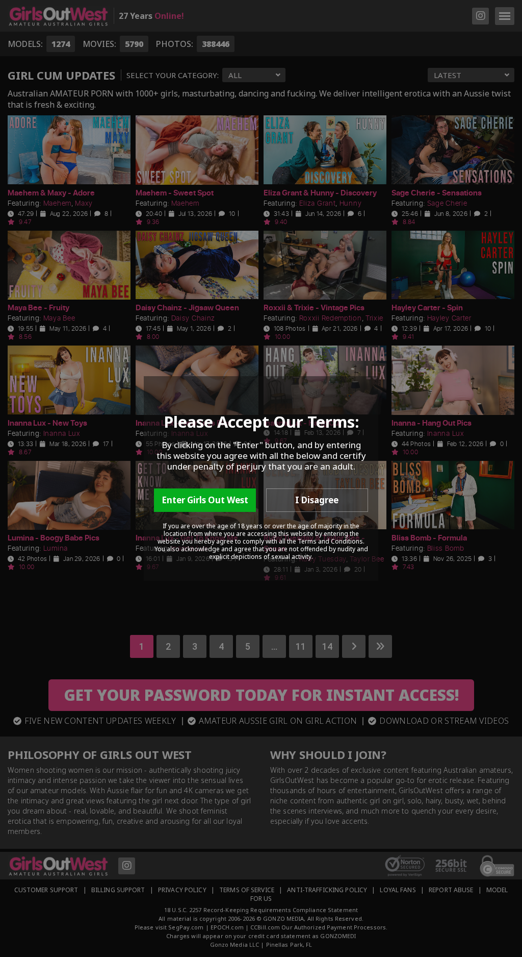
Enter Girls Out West (205, 500)
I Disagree (316, 500)
